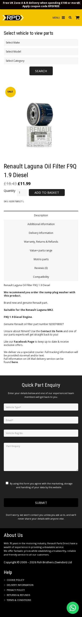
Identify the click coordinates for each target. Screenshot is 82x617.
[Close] (79, 3)
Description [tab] (41, 215)
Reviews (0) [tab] (41, 268)
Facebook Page (24, 341)
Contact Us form (52, 331)
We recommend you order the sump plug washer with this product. (39, 294)
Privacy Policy (16, 589)
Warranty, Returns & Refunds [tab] (41, 241)
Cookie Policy (15, 579)
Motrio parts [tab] (41, 259)
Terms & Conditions (19, 600)
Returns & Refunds (18, 595)
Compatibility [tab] (41, 277)
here (15, 362)
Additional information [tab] (41, 224)
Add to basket (46, 192)
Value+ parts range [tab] (41, 250)
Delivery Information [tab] (41, 233)
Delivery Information (20, 584)
